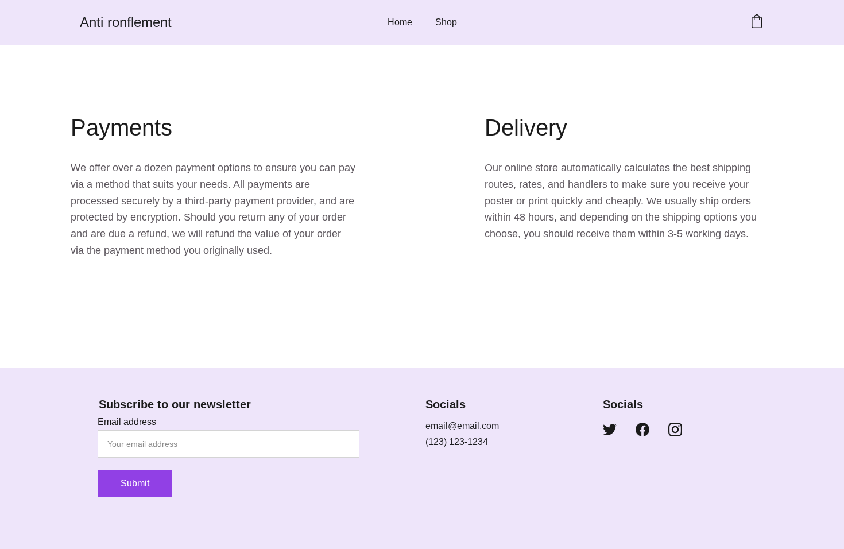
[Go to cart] (756, 22)
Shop (446, 22)
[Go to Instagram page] (675, 429)
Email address (127, 422)
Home (400, 22)
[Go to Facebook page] (642, 429)
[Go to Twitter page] (610, 429)
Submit (135, 483)
